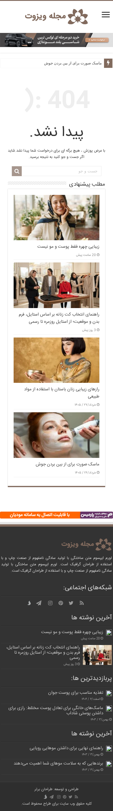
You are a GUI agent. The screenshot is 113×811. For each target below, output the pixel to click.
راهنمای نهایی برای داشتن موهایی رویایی (66, 748)
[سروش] (30, 603)
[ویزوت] (56, 17)
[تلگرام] (38, 603)
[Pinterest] (60, 603)
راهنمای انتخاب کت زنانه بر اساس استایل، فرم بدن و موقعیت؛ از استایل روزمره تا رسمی (59, 318)
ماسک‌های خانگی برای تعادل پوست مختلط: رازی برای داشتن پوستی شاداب (55, 710)
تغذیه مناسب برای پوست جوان (75, 692)
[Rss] (81, 603)
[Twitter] (71, 603)
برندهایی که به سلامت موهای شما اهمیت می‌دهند (58, 763)
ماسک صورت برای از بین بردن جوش (73, 63)
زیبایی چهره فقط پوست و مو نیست (68, 246)
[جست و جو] (17, 171)
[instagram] (50, 603)
